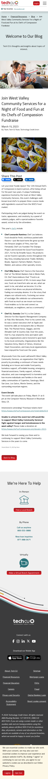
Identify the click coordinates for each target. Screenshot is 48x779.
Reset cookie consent (36, 701)
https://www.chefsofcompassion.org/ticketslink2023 (25, 410)
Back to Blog (9, 457)
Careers (11, 689)
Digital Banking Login (37, 695)
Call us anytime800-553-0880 (24, 529)
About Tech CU (11, 670)
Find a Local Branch (24, 509)
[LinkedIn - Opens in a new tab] (23, 641)
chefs (13, 228)
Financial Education (11, 683)
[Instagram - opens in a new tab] (18, 641)
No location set (19, 9)
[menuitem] (9, 3)
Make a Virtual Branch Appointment (24, 572)
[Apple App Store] (15, 657)
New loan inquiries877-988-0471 (24, 538)
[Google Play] (33, 657)
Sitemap (36, 670)
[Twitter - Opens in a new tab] (28, 641)
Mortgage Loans (37, 676)
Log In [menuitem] (36, 3)
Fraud (36, 689)
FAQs (36, 683)
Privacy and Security (11, 695)
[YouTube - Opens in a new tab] (34, 641)
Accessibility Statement (11, 703)
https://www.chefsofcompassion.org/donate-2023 (24, 429)
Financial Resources (11, 676)
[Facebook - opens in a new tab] (13, 641)
